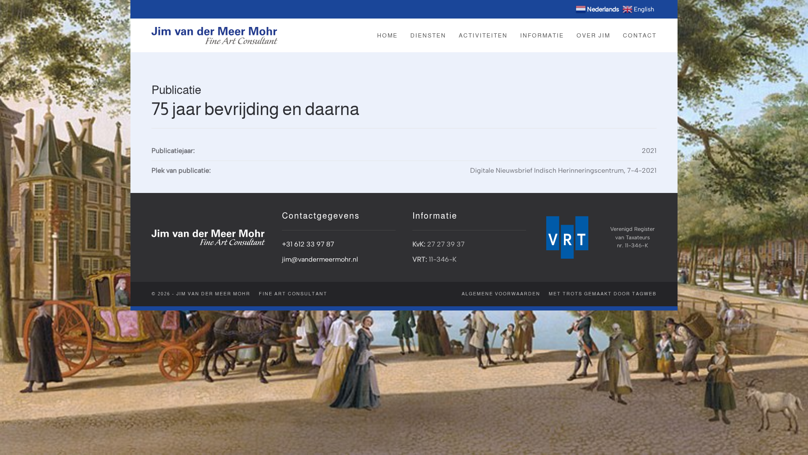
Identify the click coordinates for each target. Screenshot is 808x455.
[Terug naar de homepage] (215, 35)
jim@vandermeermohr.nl (320, 259)
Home (387, 35)
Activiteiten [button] (483, 35)
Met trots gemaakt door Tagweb (602, 293)
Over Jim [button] (593, 35)
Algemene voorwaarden (501, 293)
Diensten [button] (428, 35)
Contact (639, 35)
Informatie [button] (542, 35)
